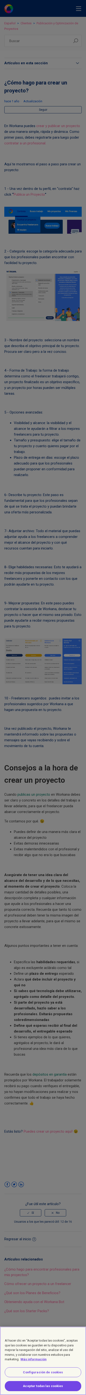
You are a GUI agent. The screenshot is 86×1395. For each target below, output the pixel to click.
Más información (34, 1359)
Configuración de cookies (43, 1372)
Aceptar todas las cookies (43, 1386)
